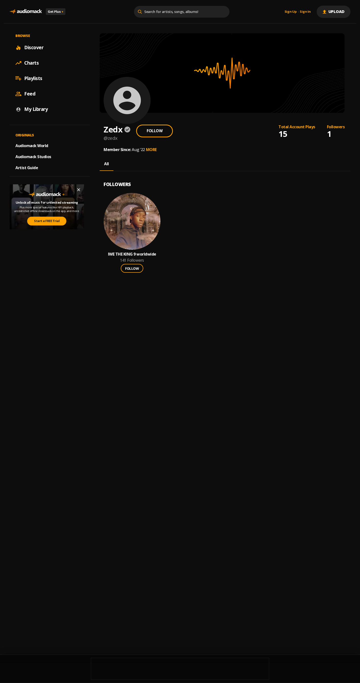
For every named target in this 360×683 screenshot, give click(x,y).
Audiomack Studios (33, 156)
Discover (33, 47)
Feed (29, 94)
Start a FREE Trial (47, 221)
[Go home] (26, 11)
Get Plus (55, 11)
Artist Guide (26, 167)
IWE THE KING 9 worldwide (132, 254)
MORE (151, 149)
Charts (31, 63)
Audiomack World (31, 145)
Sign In (305, 12)
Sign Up (291, 12)
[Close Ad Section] (78, 189)
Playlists (33, 78)
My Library (36, 109)
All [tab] (106, 163)
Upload (336, 11)
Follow (154, 130)
